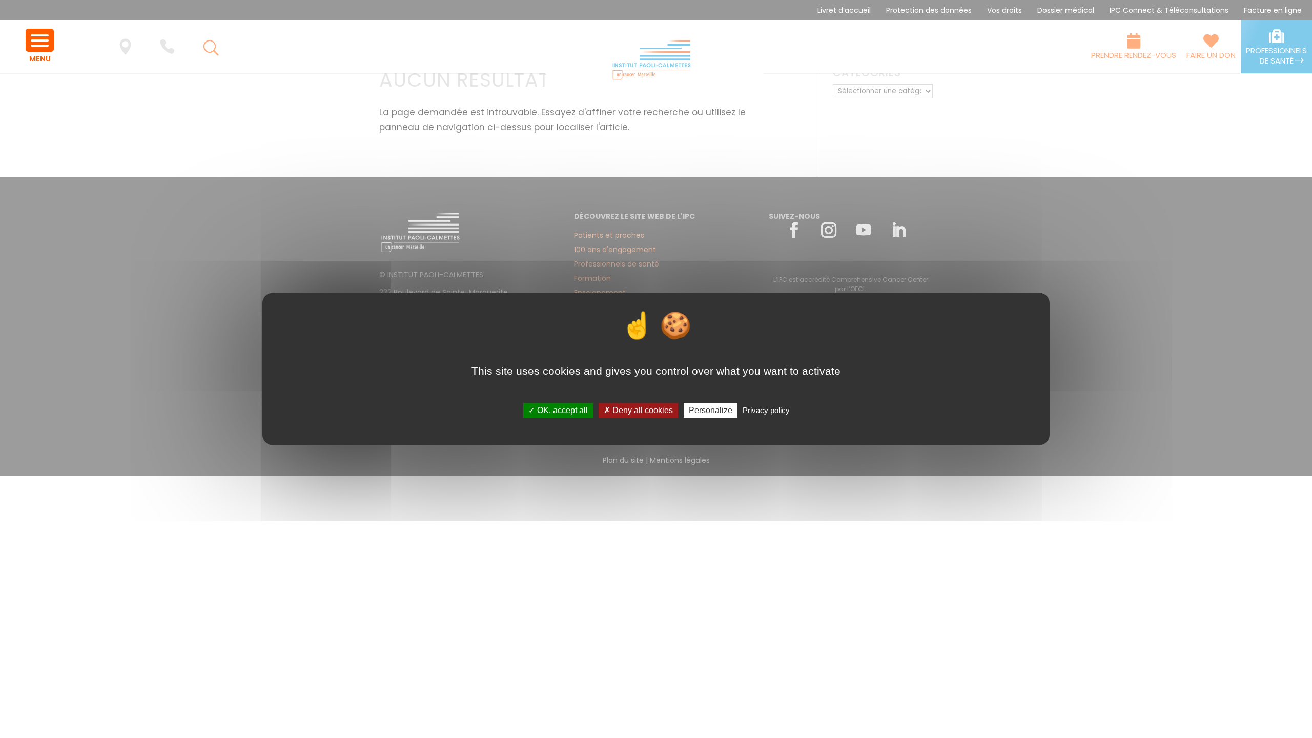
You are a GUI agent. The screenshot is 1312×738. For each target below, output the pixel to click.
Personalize (710, 410)
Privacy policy (766, 410)
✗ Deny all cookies (638, 410)
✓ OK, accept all (558, 410)
